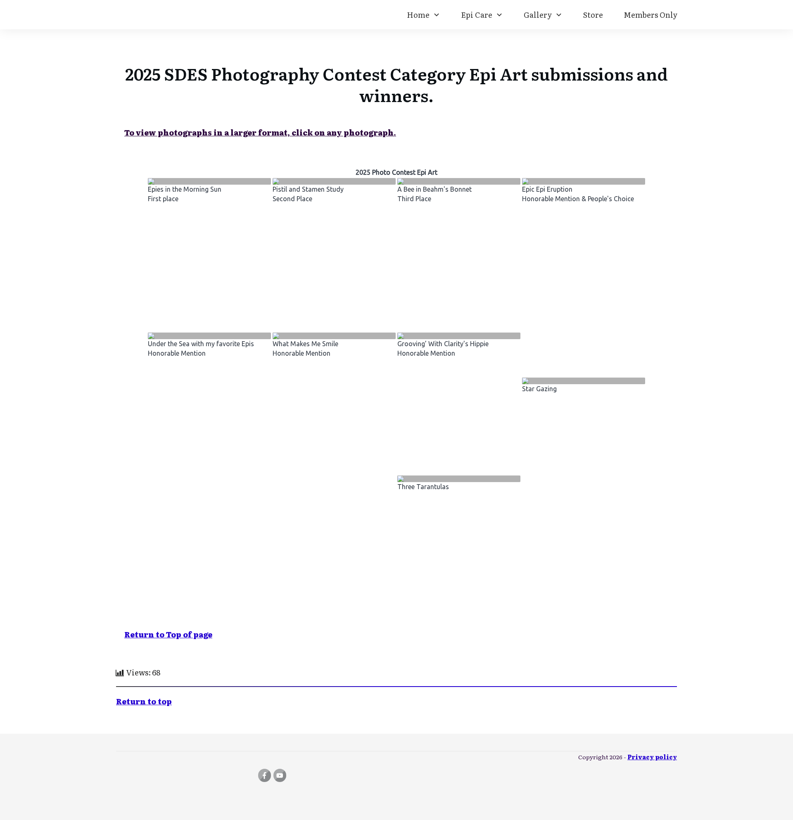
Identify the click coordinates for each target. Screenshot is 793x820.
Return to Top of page (168, 634)
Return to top (144, 701)
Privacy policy (652, 757)
